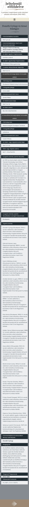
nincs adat (6, 476)
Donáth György (8, 441)
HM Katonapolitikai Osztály (12, 51)
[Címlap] (14, 6)
